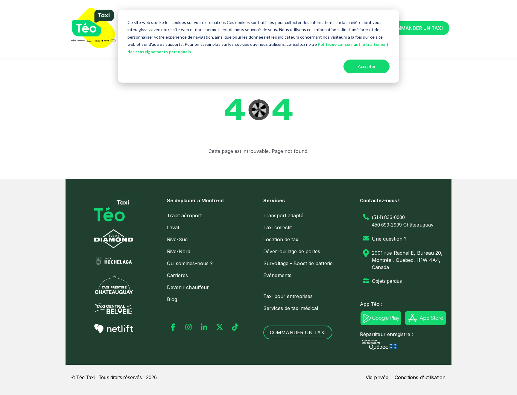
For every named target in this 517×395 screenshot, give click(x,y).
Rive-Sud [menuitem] (177, 239)
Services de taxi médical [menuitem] (290, 308)
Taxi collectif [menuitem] (277, 227)
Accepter (366, 66)
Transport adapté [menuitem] (283, 215)
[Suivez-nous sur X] (220, 327)
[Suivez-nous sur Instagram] (188, 327)
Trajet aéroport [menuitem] (184, 215)
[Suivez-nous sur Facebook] (173, 327)
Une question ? (389, 239)
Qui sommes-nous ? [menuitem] (190, 263)
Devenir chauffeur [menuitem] (188, 287)
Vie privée (377, 377)
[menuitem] (210, 200)
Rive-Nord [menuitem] (179, 251)
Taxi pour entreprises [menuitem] (288, 296)
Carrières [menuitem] (177, 275)
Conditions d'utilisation (420, 377)
